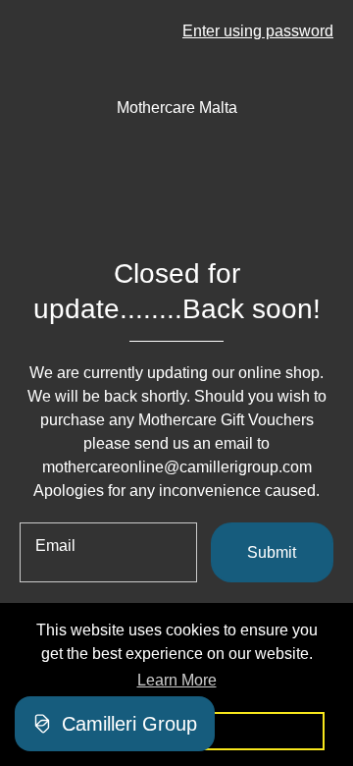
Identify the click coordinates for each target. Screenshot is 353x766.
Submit (271, 552)
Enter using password (257, 31)
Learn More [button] (177, 680)
